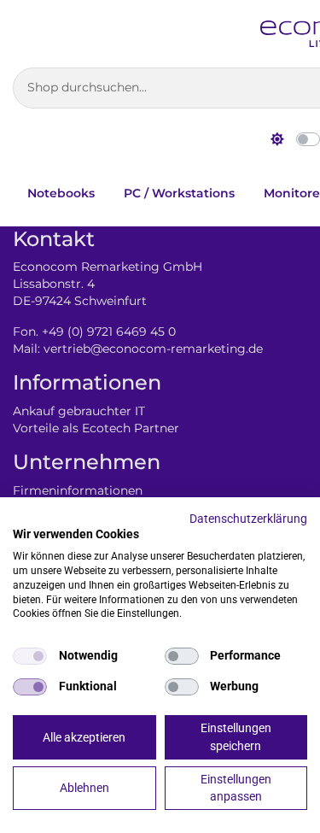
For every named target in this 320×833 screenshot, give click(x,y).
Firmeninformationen (78, 490)
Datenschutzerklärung (248, 518)
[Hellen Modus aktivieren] (277, 139)
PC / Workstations (179, 193)
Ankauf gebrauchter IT (79, 411)
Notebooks (61, 193)
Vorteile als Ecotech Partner (96, 428)
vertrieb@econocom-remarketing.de (153, 348)
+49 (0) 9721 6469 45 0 (109, 331)
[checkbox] (30, 656)
